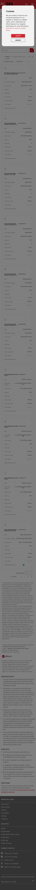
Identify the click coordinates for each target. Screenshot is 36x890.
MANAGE (18, 40)
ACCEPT (18, 36)
